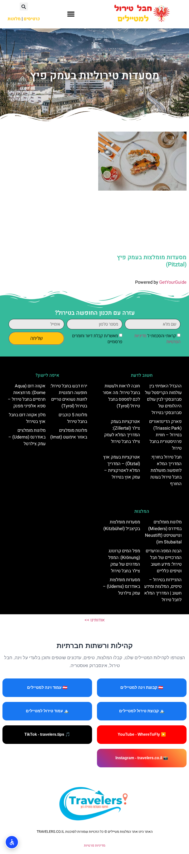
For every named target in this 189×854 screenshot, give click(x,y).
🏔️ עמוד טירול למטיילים (47, 711)
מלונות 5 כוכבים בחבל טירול (73, 418)
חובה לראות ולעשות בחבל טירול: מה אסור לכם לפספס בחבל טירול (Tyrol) (121, 396)
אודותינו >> (94, 620)
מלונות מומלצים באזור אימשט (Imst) (68, 433)
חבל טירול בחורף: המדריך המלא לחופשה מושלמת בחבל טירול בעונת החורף (166, 470)
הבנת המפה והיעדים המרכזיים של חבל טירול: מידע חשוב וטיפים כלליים (164, 561)
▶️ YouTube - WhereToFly (142, 734)
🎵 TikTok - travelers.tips (47, 734)
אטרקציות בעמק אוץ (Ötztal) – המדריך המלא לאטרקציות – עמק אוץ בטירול (121, 467)
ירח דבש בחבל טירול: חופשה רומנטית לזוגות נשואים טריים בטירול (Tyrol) (68, 396)
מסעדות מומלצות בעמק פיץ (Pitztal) (152, 261)
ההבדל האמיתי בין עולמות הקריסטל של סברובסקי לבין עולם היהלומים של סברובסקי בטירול (163, 399)
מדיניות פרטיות (94, 845)
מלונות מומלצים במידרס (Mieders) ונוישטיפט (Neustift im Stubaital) (163, 532)
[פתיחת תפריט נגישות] (12, 842)
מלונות (14, 19)
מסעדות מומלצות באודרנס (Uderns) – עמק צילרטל (121, 586)
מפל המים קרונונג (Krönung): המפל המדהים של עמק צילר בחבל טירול (124, 561)
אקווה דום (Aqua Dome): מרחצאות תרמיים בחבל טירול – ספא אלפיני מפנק (27, 396)
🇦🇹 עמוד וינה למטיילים (47, 687)
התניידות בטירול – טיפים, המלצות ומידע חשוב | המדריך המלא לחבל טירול (163, 589)
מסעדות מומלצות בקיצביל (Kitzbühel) (121, 525)
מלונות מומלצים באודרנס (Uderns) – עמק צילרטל (27, 437)
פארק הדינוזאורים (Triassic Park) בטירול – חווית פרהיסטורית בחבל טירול (165, 435)
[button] (71, 14)
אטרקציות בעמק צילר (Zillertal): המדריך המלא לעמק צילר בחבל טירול (122, 431)
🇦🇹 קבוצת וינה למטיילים (141, 687)
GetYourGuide (173, 282)
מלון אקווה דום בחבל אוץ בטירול (27, 418)
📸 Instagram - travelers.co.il (141, 758)
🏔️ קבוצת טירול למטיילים (142, 711)
